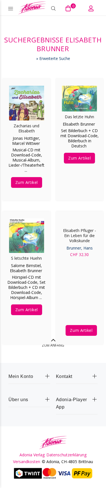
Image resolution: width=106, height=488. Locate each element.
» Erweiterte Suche (53, 58)
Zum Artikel (26, 182)
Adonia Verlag (32, 454)
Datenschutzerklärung (66, 454)
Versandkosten (26, 461)
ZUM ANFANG (53, 345)
